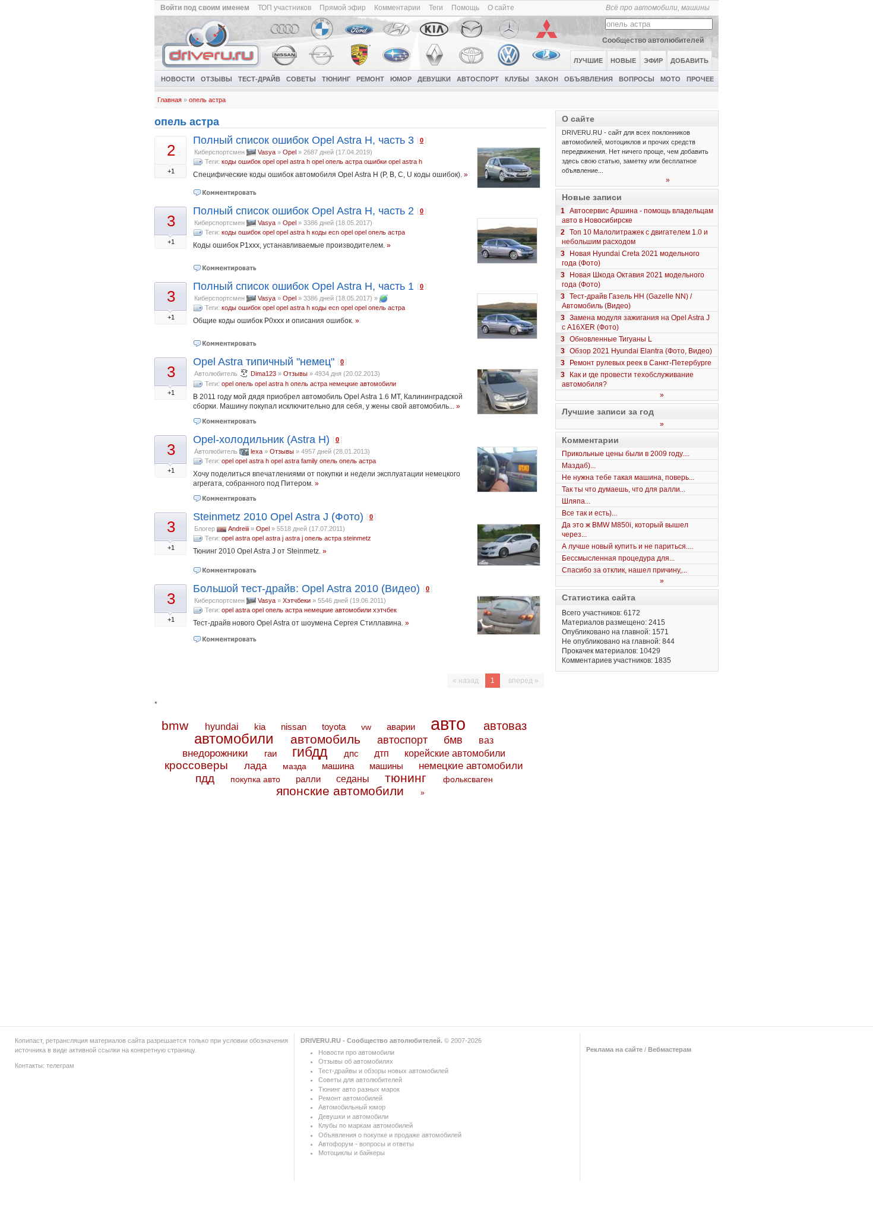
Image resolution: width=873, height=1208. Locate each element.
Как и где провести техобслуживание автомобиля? (628, 379)
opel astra (236, 538)
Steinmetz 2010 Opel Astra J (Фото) (278, 517)
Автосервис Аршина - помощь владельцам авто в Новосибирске (637, 215)
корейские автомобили (454, 753)
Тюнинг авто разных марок (359, 1089)
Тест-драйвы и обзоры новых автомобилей (383, 1070)
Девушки (434, 79)
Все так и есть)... (589, 513)
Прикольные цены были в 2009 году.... (625, 454)
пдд (204, 778)
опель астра (207, 99)
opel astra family (294, 460)
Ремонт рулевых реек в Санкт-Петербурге (640, 363)
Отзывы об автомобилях (355, 1061)
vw (366, 727)
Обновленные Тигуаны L (611, 339)
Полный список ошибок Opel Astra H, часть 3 (303, 140)
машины (386, 766)
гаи (270, 753)
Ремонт (370, 79)
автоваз (505, 725)
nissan (293, 727)
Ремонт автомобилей (350, 1098)
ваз (486, 740)
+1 (171, 171)
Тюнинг (336, 79)
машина (338, 766)
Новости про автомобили (356, 1052)
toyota (334, 727)
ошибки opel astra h (393, 161)
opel (318, 161)
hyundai (222, 726)
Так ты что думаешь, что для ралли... (623, 489)
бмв (453, 740)
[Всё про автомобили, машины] (212, 68)
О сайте (501, 8)
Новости (178, 79)
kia (259, 727)
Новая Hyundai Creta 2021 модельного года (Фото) (631, 258)
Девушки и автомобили (353, 1116)
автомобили (233, 739)
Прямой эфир (343, 8)
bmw (175, 725)
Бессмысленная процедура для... (618, 558)
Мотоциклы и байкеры (351, 1152)
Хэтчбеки (297, 600)
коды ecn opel (332, 232)
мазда (294, 766)
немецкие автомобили (362, 383)
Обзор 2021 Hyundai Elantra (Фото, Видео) (641, 351)
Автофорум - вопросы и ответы (366, 1143)
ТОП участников (284, 8)
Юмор (401, 79)
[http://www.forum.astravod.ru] (383, 298)
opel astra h (293, 161)
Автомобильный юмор (351, 1107)
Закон (546, 79)
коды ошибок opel (248, 161)
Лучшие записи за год (608, 411)
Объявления (588, 79)
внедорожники (215, 753)
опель (244, 383)
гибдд (309, 752)
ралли (308, 779)
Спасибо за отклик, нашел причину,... (624, 570)
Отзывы (216, 79)
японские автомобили (340, 791)
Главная (169, 99)
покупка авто (255, 779)
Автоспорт (478, 79)
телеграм (60, 1065)
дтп (381, 753)
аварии (401, 727)
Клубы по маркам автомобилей (365, 1125)
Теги (436, 8)
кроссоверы (196, 765)
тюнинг (405, 778)
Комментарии (397, 8)
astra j (294, 538)
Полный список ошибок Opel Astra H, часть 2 (303, 211)
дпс (351, 753)
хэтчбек (385, 610)
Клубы (517, 79)
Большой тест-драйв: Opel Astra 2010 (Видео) (306, 588)
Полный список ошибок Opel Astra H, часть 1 (303, 286)
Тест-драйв (259, 79)
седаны (352, 779)
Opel (289, 152)
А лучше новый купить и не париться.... (627, 546)
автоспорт (402, 739)
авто (448, 723)
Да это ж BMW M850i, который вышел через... (625, 530)
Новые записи (592, 197)
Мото (670, 79)
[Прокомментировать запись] (225, 192)
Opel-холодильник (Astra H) (261, 439)
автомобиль (325, 739)
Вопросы (636, 79)
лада (255, 765)
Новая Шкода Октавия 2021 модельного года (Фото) (633, 280)
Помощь (465, 8)
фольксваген (468, 779)
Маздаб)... (579, 465)
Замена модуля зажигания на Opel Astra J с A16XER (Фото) (636, 322)
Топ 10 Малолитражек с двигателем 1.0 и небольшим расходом (635, 237)
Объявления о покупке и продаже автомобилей (389, 1135)
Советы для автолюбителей (360, 1079)
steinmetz (357, 538)
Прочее (700, 79)
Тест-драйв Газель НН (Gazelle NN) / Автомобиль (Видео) (627, 301)
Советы (301, 79)
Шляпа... (576, 501)
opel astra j (267, 538)
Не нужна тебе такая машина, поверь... (628, 477)
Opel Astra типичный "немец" (263, 362)
